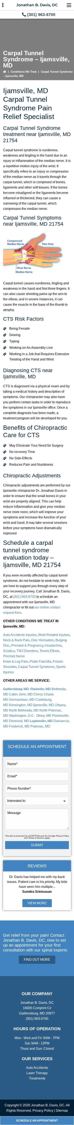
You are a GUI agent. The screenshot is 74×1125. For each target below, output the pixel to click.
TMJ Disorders (27, 651)
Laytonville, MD (41, 721)
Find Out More (37, 959)
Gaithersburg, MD (16, 689)
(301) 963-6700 (41, 14)
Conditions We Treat (23, 71)
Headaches (53, 645)
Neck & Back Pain (16, 640)
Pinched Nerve (14, 656)
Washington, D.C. (22, 715)
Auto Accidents (37, 1067)
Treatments (37, 1078)
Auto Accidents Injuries (19, 635)
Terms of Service (36, 838)
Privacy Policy (62, 836)
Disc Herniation (42, 640)
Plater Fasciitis (40, 661)
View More (37, 903)
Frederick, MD (19, 726)
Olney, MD (43, 715)
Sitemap (62, 1110)
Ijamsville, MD (43, 705)
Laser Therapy (37, 1073)
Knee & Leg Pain (15, 661)
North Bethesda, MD (24, 710)
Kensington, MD (20, 705)
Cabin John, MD (21, 694)
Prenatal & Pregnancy (27, 645)
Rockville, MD (40, 689)
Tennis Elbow (49, 651)
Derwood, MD (19, 721)
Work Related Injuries (53, 635)
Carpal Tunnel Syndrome (35, 667)
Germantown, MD (22, 699)
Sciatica (9, 651)
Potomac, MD (40, 726)
